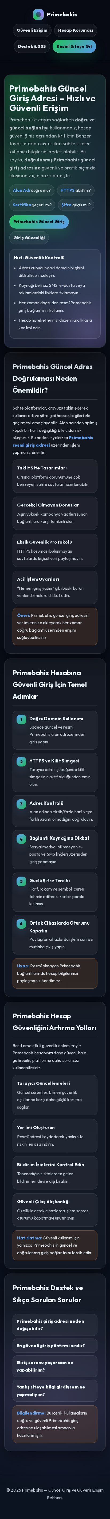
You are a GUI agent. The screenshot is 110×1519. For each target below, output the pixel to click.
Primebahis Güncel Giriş (39, 221)
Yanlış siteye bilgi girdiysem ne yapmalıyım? (51, 1390)
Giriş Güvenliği (29, 237)
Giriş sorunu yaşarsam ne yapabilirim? (45, 1366)
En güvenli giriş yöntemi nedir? (51, 1345)
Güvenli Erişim (32, 30)
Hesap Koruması (75, 30)
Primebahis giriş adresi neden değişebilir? (50, 1324)
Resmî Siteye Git (74, 46)
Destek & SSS (32, 46)
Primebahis (62, 14)
